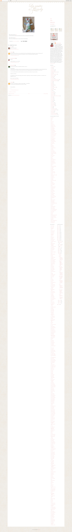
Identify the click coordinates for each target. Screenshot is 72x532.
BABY (51, 67)
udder (52, 481)
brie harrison (52, 374)
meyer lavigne (53, 260)
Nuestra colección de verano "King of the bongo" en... (61, 258)
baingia (52, 273)
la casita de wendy (12, 58)
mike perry (52, 358)
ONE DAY (52, 99)
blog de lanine (53, 411)
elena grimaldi (53, 519)
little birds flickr (53, 454)
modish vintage (53, 274)
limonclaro (52, 341)
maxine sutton (53, 319)
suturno (52, 256)
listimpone (52, 408)
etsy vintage (52, 457)
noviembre (60, 242)
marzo (60, 300)
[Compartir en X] (24, 41)
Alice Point (52, 311)
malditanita (52, 247)
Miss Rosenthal (12, 65)
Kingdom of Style (53, 126)
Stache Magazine (53, 159)
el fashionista (53, 183)
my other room (53, 443)
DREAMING (52, 76)
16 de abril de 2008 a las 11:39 (14, 62)
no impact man (53, 353)
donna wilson (53, 414)
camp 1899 (52, 142)
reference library (53, 397)
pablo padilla (53, 269)
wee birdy (52, 382)
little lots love (53, 191)
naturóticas (52, 249)
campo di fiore (53, 284)
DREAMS (52, 77)
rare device (52, 343)
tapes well (52, 352)
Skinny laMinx (53, 326)
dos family (52, 334)
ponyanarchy (53, 132)
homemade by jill (53, 246)
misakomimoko (53, 434)
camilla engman (53, 504)
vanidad (52, 168)
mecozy (52, 476)
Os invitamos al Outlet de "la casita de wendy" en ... (61, 282)
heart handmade (53, 298)
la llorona (52, 91)
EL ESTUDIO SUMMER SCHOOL (55, 79)
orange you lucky (53, 241)
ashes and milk (53, 359)
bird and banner (53, 271)
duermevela (52, 393)
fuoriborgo (52, 309)
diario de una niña (53, 196)
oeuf (51, 339)
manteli (52, 470)
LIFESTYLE (52, 93)
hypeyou (52, 158)
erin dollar (52, 340)
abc (51, 120)
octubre (60, 244)
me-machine (52, 184)
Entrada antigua (46, 93)
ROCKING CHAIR (53, 105)
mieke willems (53, 396)
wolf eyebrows (53, 140)
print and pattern (53, 512)
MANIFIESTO (52, 22)
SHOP (51, 20)
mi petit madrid (53, 172)
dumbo (52, 255)
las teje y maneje (53, 259)
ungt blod (52, 258)
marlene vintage (53, 354)
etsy (51, 483)
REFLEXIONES (52, 104)
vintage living (52, 514)
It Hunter (52, 154)
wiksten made (53, 221)
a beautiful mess (53, 282)
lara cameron (53, 441)
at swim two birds (53, 324)
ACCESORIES (52, 66)
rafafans (52, 338)
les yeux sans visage (53, 133)
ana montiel (52, 297)
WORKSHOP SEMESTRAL (54, 114)
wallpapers (52, 515)
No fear (52, 283)
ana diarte (52, 344)
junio (60, 250)
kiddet (52, 392)
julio (59, 249)
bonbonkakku (53, 453)
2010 (59, 237)
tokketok (52, 238)
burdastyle (52, 440)
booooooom (53, 379)
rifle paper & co (53, 292)
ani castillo (52, 460)
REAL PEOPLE (52, 103)
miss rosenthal (53, 412)
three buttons (53, 248)
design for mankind (53, 217)
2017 (59, 228)
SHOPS (52, 106)
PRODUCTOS (52, 102)
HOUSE (52, 88)
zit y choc (52, 293)
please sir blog (53, 435)
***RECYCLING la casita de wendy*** (53, 466)
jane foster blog (53, 261)
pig (51, 198)
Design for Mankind (53, 153)
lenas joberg (52, 398)
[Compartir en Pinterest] (26, 41)
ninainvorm (52, 375)
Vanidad (52, 156)
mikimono (52, 477)
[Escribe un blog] (23, 41)
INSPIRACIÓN (52, 89)
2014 (59, 232)
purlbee (52, 318)
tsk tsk (52, 281)
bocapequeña (53, 361)
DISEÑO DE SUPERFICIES (54, 74)
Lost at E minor (53, 171)
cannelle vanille (53, 413)
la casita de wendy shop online (52, 494)
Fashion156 (52, 127)
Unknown (11, 82)
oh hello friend (53, 285)
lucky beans (52, 455)
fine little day (52, 222)
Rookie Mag (52, 129)
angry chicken (53, 480)
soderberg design (53, 508)
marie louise (52, 383)
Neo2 (51, 157)
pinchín (52, 288)
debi (51, 479)
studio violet (52, 415)
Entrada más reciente (11, 93)
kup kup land (52, 456)
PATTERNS (52, 100)
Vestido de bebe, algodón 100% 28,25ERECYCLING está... (61, 263)
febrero (60, 301)
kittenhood (52, 146)
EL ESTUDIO (52, 24)
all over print (52, 513)
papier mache (53, 317)
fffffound (52, 219)
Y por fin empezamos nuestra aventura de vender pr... (61, 273)
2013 (59, 233)
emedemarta (53, 342)
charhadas (52, 194)
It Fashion (52, 117)
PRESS (52, 101)
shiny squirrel (53, 195)
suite (51, 323)
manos (52, 378)
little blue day (53, 239)
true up (52, 325)
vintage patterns (53, 442)
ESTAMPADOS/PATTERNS (54, 80)
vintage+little (52, 139)
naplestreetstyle (53, 206)
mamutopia (52, 268)
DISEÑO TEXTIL (53, 75)
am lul (52, 205)
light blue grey (53, 243)
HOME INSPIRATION (53, 87)
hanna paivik (52, 364)
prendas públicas (53, 327)
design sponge (53, 498)
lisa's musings (53, 478)
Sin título (60, 255)
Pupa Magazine (53, 130)
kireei (51, 119)
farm (51, 165)
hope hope (52, 211)
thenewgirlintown (53, 357)
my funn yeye (53, 409)
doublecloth (52, 197)
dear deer (52, 270)
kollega (52, 373)
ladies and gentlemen (54, 220)
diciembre (60, 241)
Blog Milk (52, 145)
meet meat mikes (53, 360)
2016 (59, 229)
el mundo (52, 204)
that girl (52, 170)
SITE (51, 18)
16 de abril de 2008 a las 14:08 (14, 79)
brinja (52, 242)
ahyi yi (52, 433)
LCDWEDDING (53, 92)
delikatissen (52, 333)
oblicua (52, 322)
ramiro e (52, 518)
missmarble (52, 275)
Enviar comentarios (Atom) (15, 95)
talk (51, 497)
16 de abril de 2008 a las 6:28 (14, 49)
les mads (52, 218)
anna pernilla (53, 291)
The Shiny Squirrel (53, 131)
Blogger (39, 529)
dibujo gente (52, 296)
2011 (59, 236)
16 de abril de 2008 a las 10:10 (14, 55)
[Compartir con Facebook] (25, 41)
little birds (52, 482)
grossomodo (53, 394)
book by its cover (53, 365)
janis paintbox (53, 337)
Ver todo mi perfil (52, 63)
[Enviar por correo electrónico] (22, 41)
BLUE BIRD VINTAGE (53, 166)
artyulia (52, 371)
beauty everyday (53, 351)
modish (52, 438)
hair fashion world (53, 180)
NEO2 (51, 185)
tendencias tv (53, 143)
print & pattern (53, 193)
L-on (51, 272)
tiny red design (53, 384)
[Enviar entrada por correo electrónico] (21, 41)
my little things (53, 350)
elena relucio (53, 439)
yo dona (52, 192)
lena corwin (52, 517)
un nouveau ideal (53, 210)
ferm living (52, 240)
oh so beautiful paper (54, 209)
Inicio (29, 93)
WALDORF (52, 112)
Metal (52, 118)
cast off (52, 372)
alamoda (52, 182)
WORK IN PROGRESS (53, 113)
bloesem (52, 178)
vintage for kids (53, 257)
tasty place (52, 299)
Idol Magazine (53, 128)
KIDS (51, 90)
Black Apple (52, 310)
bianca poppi (53, 155)
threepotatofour (53, 395)
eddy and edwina (53, 385)
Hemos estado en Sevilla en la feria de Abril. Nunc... (61, 278)
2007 (59, 304)
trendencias (52, 169)
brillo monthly (53, 208)
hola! (51, 144)
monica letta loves (53, 152)
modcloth (52, 167)
